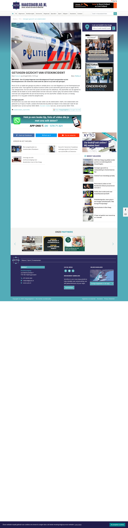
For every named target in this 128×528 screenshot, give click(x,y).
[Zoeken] (115, 13)
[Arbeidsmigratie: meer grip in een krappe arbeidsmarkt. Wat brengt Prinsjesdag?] (88, 202)
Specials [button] (53, 13)
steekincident (18, 109)
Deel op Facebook (25, 135)
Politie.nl (78, 76)
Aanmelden (69, 287)
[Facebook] (66, 271)
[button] (13, 244)
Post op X (47, 135)
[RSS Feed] (73, 271)
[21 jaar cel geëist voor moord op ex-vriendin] (88, 217)
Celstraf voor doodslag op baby (104, 175)
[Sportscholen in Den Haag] (88, 210)
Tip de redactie (70, 135)
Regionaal (46, 13)
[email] (125, 214)
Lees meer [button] (78, 524)
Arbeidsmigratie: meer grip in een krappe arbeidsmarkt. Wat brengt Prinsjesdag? (104, 201)
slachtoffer (26, 109)
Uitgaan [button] (65, 13)
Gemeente (39, 13)
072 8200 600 (27, 278)
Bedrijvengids (30, 13)
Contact (79, 13)
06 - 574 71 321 (54, 125)
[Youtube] (69, 271)
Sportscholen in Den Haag (102, 207)
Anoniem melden (45, 106)
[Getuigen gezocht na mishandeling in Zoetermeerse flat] (88, 170)
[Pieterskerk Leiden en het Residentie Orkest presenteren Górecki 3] (88, 186)
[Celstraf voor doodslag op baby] (88, 178)
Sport (59, 13)
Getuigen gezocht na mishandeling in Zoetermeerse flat (104, 170)
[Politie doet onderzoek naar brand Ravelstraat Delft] (88, 194)
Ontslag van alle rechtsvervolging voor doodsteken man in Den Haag (32, 160)
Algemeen (22, 13)
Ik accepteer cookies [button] (117, 524)
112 (16, 13)
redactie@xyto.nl (28, 280)
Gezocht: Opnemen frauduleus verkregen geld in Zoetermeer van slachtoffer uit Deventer (68, 149)
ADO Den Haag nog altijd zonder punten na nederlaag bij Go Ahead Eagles (104, 162)
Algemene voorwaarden (88, 299)
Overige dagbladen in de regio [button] (100, 283)
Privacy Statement (109, 299)
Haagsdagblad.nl (34, 4)
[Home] (13, 13)
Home (15, 19)
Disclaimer (100, 299)
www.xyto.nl (27, 283)
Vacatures (73, 13)
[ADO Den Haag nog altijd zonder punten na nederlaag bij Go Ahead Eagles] (88, 162)
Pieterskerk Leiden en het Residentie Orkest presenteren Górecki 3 (104, 185)
